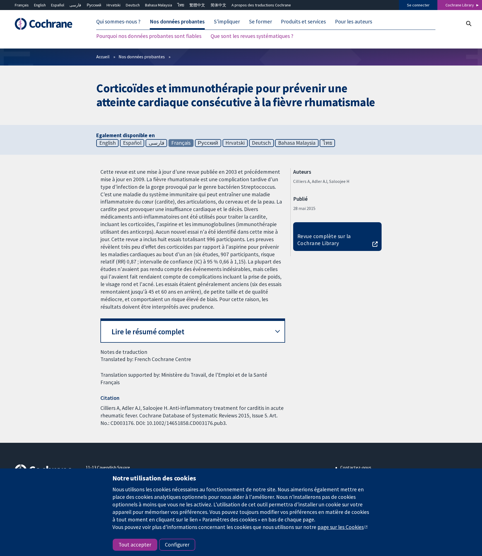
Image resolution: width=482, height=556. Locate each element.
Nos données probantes (142, 56)
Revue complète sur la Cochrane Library (324, 239)
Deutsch (133, 5)
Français (22, 5)
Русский (94, 5)
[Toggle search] (468, 23)
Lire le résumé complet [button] (148, 331)
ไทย (180, 5)
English (40, 5)
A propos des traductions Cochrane (261, 5)
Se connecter (418, 5)
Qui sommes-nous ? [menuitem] (118, 21)
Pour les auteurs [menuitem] (353, 21)
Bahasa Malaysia (158, 5)
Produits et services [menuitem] (303, 21)
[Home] (46, 24)
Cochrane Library (459, 5)
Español (57, 5)
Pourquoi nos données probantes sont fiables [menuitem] (148, 36)
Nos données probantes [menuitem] (177, 21)
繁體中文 (197, 5)
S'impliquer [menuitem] (227, 21)
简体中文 (218, 5)
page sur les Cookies (340, 527)
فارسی (75, 5)
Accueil (103, 56)
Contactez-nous (355, 467)
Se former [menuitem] (260, 21)
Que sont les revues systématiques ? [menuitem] (252, 36)
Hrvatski (113, 5)
